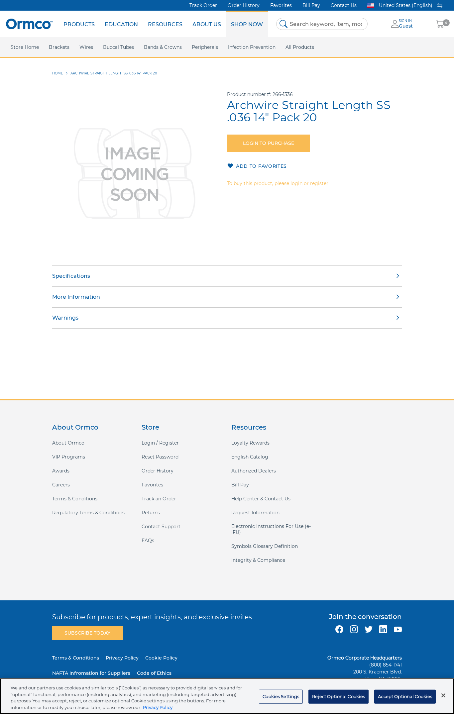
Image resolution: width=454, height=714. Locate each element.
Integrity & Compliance (258, 560)
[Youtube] (398, 629)
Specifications (71, 276)
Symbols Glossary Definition (264, 546)
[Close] (443, 695)
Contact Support (161, 527)
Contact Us (344, 5)
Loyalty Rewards (250, 443)
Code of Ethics (154, 673)
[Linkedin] (383, 629)
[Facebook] (339, 629)
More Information (76, 297)
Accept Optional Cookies (405, 696)
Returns (151, 513)
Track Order (203, 5)
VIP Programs (68, 457)
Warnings (65, 318)
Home (57, 73)
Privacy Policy (122, 658)
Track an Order (159, 499)
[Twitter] (369, 629)
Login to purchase (268, 143)
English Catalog (249, 457)
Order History (244, 5)
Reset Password (160, 457)
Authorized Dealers (253, 471)
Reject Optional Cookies (338, 696)
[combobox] (322, 24)
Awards (60, 471)
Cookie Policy (161, 658)
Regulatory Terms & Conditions (88, 513)
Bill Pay (311, 5)
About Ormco (68, 443)
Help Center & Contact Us (260, 499)
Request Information (255, 513)
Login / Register (160, 443)
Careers (61, 485)
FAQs (148, 541)
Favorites (281, 5)
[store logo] (29, 24)
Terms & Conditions (74, 499)
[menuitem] (79, 24)
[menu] (163, 24)
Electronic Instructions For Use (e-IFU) (271, 529)
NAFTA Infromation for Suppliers (91, 673)
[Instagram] (354, 629)
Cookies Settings (281, 696)
